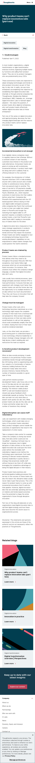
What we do (6, 706)
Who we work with (8, 713)
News (4, 720)
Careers (5, 728)
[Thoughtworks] (8, 2)
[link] (17, 686)
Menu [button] (29, 2)
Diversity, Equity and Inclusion (12, 724)
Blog (24, 48)
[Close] (33, 735)
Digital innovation (9, 43)
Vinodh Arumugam (11, 55)
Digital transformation (11, 48)
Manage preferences (17, 760)
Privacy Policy (10, 756)
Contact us (6, 731)
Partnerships (6, 710)
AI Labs (4, 717)
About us (5, 702)
